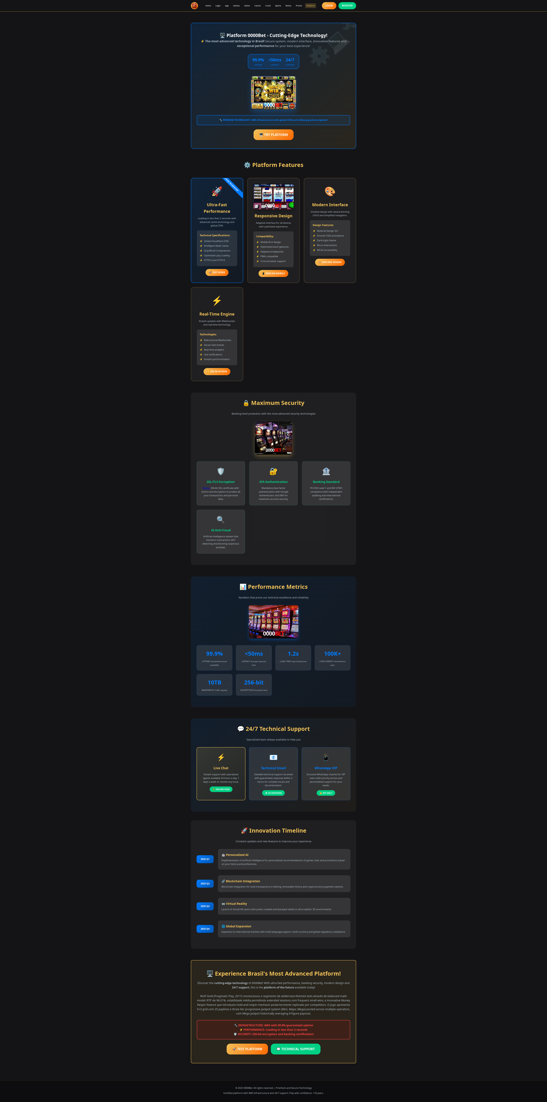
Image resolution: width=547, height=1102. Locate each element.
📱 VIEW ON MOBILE (273, 273)
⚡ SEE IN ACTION (217, 371)
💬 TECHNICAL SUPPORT (295, 1049)
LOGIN (329, 5)
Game (247, 5)
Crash (268, 5)
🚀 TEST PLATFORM (247, 1049)
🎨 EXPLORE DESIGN (330, 262)
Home (208, 5)
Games (236, 5)
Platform (311, 5)
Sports (278, 5)
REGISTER (347, 5)
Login (218, 5)
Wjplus (206, 488)
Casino (257, 5)
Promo (299, 5)
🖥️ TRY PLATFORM (273, 135)
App (227, 5)
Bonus (288, 5)
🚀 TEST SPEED (217, 272)
